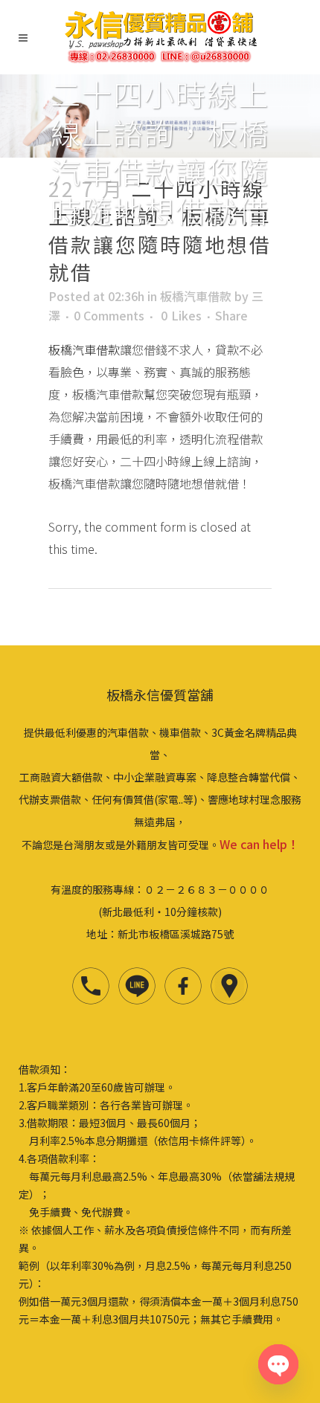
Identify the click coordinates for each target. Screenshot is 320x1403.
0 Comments (109, 315)
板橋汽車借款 (195, 296)
